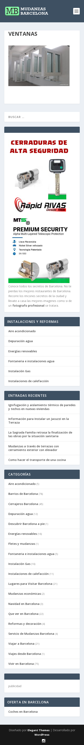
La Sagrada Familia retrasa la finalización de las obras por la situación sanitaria (40, 434)
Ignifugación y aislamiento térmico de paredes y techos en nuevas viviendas (41, 407)
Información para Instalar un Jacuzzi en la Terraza (38, 420)
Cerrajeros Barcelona (23, 504)
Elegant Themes (39, 730)
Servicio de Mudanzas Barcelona (31, 634)
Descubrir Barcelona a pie (26, 524)
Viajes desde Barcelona (24, 654)
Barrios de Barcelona (23, 494)
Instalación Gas (19, 371)
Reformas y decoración (24, 624)
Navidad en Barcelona (24, 604)
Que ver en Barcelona (23, 614)
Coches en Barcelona (23, 712)
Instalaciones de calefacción (28, 381)
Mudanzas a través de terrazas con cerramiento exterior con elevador (33, 448)
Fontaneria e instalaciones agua (31, 361)
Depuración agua (20, 341)
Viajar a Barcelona (21, 644)
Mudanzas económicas (24, 594)
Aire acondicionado (22, 331)
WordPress (41, 734)
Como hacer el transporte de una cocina (37, 460)
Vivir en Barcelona (21, 664)
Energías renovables (22, 351)
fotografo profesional (28, 305)
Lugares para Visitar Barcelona (30, 584)
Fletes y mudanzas (21, 544)
